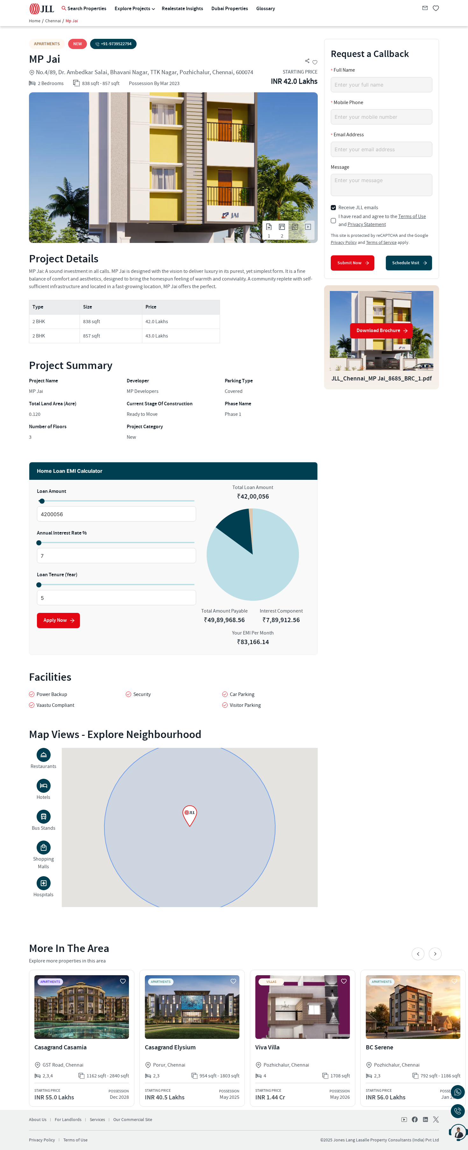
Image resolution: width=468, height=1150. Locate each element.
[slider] (41, 500)
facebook (415, 1120)
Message (340, 167)
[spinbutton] (116, 514)
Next (435, 954)
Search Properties (86, 8)
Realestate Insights (182, 8)
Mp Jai (72, 21)
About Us (37, 1120)
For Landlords (68, 1120)
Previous (418, 954)
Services (97, 1120)
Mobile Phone (348, 102)
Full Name (344, 70)
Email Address (349, 134)
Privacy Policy (344, 242)
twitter (435, 1120)
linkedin (425, 1120)
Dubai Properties (229, 8)
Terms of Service (381, 242)
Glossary (265, 8)
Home (34, 21)
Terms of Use (412, 216)
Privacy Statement (367, 224)
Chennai (53, 21)
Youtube (404, 1120)
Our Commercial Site (132, 1120)
